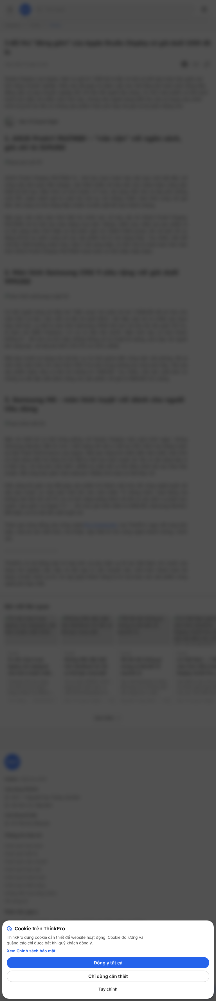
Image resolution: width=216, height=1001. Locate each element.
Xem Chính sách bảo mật (31, 950)
